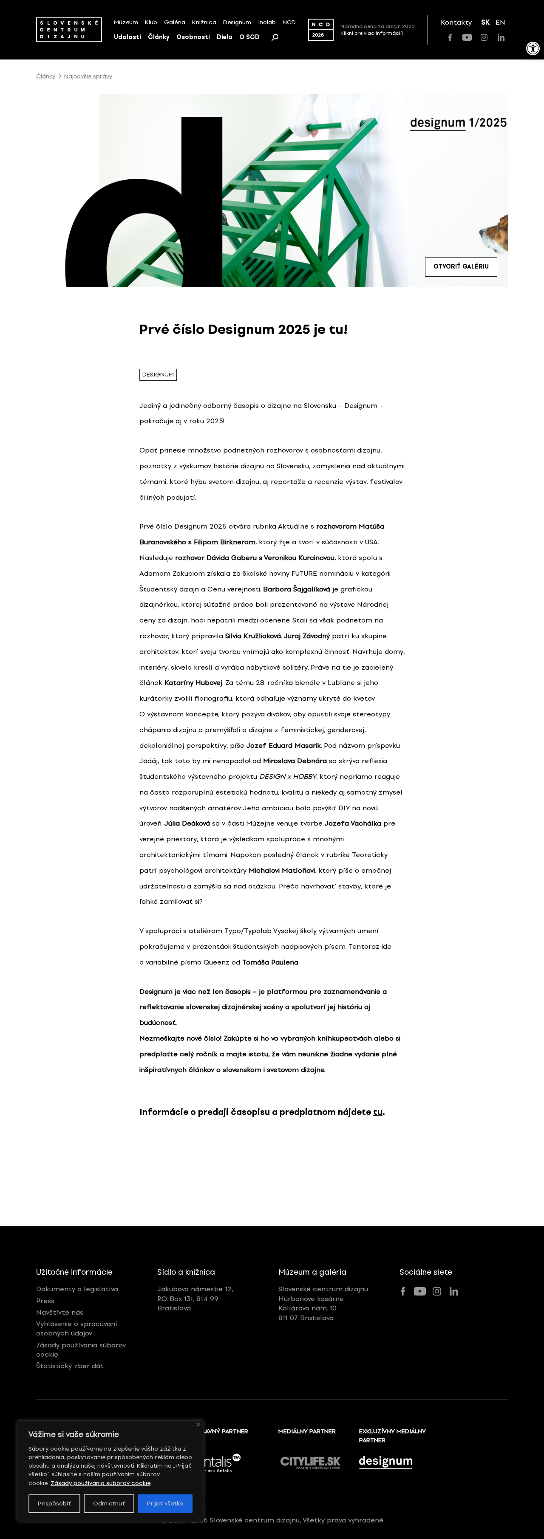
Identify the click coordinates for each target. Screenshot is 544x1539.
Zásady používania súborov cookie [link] (100, 1483)
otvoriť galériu (461, 266)
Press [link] (45, 1301)
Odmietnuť (109, 1503)
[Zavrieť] (198, 1424)
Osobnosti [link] (193, 37)
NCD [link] (289, 22)
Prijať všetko (165, 1503)
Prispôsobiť (54, 1503)
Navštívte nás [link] (59, 1312)
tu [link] (377, 1112)
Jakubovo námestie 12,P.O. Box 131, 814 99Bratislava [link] (195, 1298)
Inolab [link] (267, 22)
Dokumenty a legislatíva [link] (77, 1289)
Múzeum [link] (126, 22)
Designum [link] (237, 22)
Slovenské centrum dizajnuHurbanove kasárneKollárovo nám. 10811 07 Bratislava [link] (323, 1303)
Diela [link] (224, 37)
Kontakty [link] (456, 22)
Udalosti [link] (127, 37)
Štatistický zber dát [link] (70, 1366)
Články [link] (159, 37)
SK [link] (485, 22)
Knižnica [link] (204, 22)
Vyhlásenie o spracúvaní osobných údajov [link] (76, 1328)
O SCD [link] (249, 37)
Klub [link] (151, 22)
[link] (533, 48)
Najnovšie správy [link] (88, 76)
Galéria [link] (174, 22)
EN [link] (500, 22)
